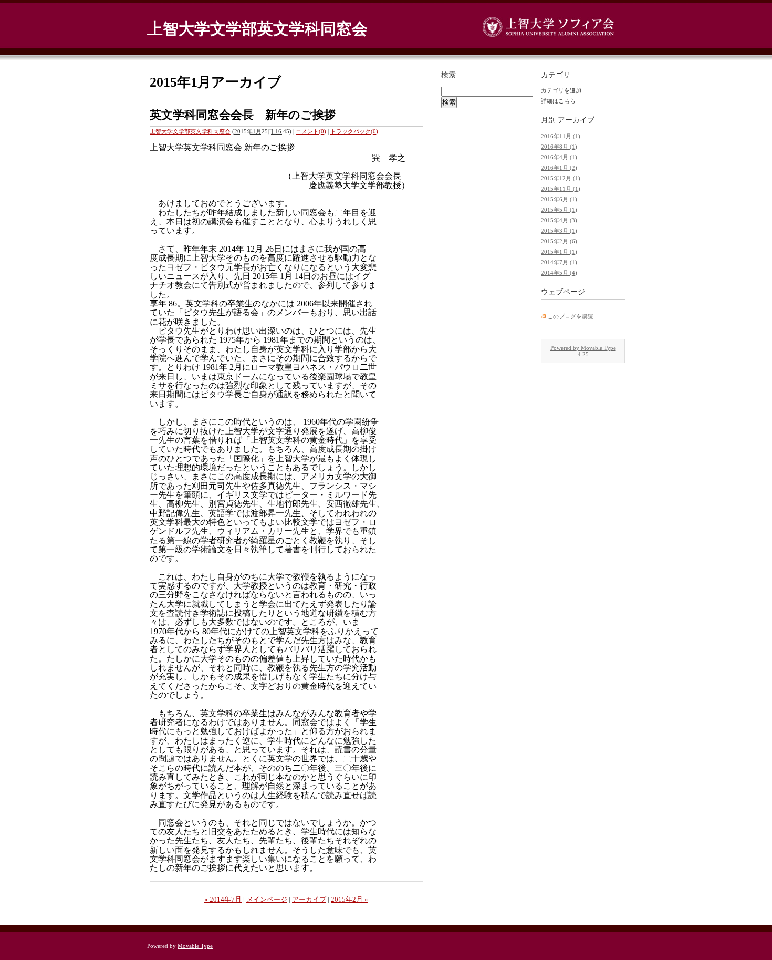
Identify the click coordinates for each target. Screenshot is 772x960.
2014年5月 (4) (559, 273)
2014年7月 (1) (559, 262)
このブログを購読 (570, 316)
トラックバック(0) (354, 131)
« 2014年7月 (223, 899)
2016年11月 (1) (560, 136)
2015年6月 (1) (559, 199)
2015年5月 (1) (559, 210)
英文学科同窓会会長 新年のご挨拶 (243, 114)
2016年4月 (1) (559, 157)
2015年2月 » (349, 899)
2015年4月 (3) (559, 220)
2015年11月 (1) (560, 188)
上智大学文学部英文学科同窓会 (257, 28)
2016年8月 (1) (559, 146)
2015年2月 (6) (559, 241)
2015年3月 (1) (559, 231)
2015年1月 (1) (559, 252)
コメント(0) (311, 131)
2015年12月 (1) (560, 178)
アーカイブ (309, 899)
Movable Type (195, 946)
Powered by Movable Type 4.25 (583, 351)
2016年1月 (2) (559, 167)
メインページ (266, 899)
